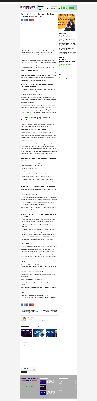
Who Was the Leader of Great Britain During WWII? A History (49, 311)
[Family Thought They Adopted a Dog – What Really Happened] (26, 333)
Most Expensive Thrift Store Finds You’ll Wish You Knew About (66, 49)
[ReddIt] (32, 20)
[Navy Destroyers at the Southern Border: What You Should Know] (39, 333)
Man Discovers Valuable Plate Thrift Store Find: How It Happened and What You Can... (67, 44)
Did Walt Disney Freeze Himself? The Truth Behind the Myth (67, 61)
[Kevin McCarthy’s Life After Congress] (51, 333)
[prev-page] (55, 326)
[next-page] (56, 326)
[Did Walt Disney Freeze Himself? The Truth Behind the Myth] (67, 69)
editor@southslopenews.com (29, 386)
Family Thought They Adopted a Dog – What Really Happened (26, 338)
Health (30, 2)
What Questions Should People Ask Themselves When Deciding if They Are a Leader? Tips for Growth (29, 311)
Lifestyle (35, 2)
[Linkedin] (30, 20)
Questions (60, 390)
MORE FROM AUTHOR (34, 326)
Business (44, 2)
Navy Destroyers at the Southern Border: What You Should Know (38, 338)
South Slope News (33, 399)
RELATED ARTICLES (25, 326)
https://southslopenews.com (31, 319)
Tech (40, 2)
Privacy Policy (67, 0)
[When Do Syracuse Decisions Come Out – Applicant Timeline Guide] (43, 382)
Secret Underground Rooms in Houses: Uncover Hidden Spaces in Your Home (67, 53)
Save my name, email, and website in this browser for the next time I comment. (35, 364)
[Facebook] (22, 20)
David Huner (30, 317)
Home (22, 2)
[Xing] (28, 323)
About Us (61, 399)
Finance (49, 2)
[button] (75, 3)
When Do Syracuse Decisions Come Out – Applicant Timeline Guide (67, 36)
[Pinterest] (27, 20)
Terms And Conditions (73, 0)
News (26, 2)
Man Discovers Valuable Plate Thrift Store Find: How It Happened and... (51, 392)
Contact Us (57, 399)
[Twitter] (25, 20)
